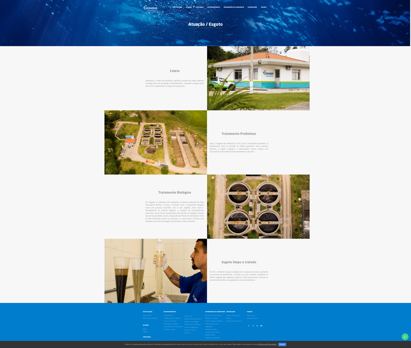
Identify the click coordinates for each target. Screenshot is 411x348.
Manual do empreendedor (213, 315)
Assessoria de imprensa (234, 321)
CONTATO (264, 7)
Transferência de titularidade (173, 326)
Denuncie (187, 333)
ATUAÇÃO (189, 7)
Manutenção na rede (212, 324)
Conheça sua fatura (170, 321)
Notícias (228, 318)
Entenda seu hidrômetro (192, 324)
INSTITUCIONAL (177, 7)
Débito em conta (189, 330)
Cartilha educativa (211, 329)
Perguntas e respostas (212, 338)
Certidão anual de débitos (172, 318)
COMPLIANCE (200, 7)
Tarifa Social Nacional (233, 315)
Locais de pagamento (191, 327)
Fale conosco (251, 315)
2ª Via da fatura (168, 315)
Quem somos (147, 315)
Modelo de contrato (211, 318)
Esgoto (145, 332)
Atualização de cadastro (171, 324)
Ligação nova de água (191, 322)
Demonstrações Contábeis (214, 321)
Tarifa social (188, 316)
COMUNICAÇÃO (252, 7)
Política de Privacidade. (267, 344)
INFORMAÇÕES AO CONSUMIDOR (234, 7)
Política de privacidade (150, 318)
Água (144, 329)
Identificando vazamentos (192, 319)
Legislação (208, 326)
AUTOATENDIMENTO (213, 7)
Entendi (282, 344)
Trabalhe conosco (252, 318)
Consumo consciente (212, 332)
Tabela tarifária (210, 335)
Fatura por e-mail (169, 329)
